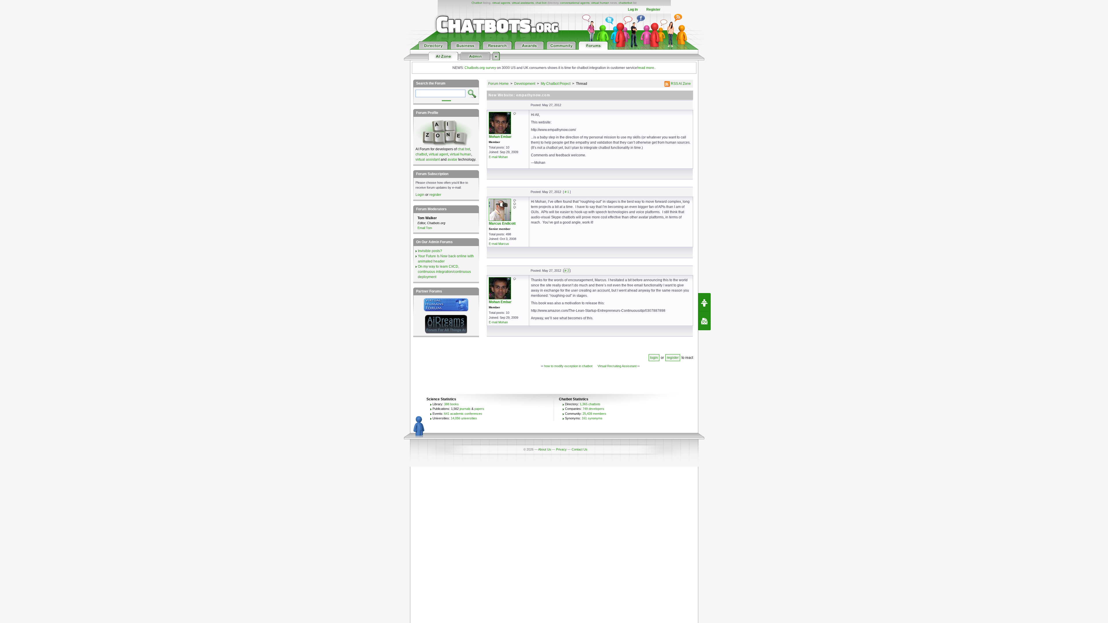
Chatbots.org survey (480, 68)
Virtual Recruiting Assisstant (617, 366)
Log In (633, 9)
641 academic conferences (463, 413)
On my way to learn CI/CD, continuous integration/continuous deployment (444, 271)
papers (479, 408)
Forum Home (498, 84)
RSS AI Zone (680, 84)
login (654, 358)
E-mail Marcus (499, 243)
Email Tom (425, 228)
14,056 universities (464, 418)
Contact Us (579, 449)
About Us (544, 449)
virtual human (600, 2)
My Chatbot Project (555, 84)
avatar (452, 159)
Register (653, 9)
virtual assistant (427, 159)
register (673, 358)
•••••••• (446, 100)
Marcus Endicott (502, 224)
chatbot (421, 154)
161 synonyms (592, 418)
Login (419, 195)
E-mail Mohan (498, 157)
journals (465, 408)
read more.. (647, 68)
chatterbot (625, 2)
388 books (451, 404)
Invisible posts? (430, 251)
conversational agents (574, 2)
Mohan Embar (500, 137)
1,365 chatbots (590, 404)
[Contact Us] (704, 321)
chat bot (541, 2)
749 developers (593, 408)
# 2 (567, 270)
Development (524, 84)
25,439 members (594, 413)
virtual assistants (523, 2)
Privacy (561, 449)
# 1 (567, 192)
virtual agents (501, 2)
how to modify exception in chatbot (568, 366)
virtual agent (438, 154)
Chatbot (476, 2)
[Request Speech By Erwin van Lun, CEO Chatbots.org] (704, 302)
